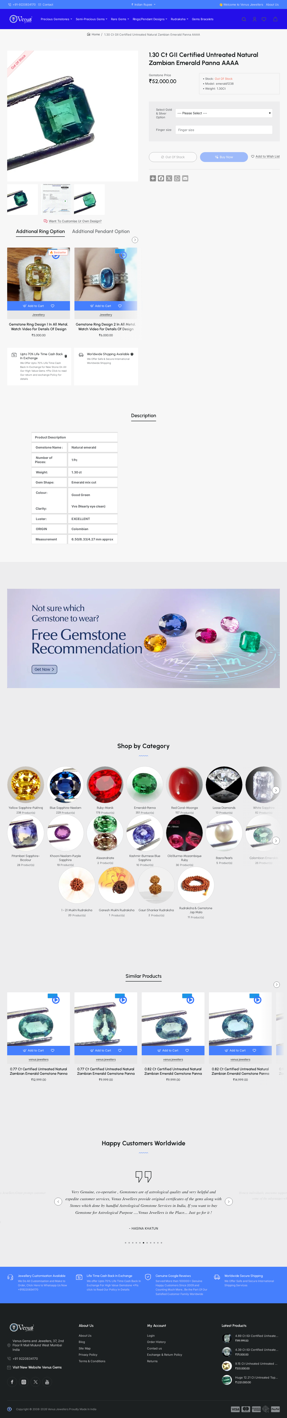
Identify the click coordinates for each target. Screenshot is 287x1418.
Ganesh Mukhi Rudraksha (116, 910)
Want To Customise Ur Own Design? (75, 221)
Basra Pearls (224, 858)
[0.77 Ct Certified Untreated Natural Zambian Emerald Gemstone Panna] (38, 1023)
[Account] (255, 19)
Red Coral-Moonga (184, 808)
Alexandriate (105, 858)
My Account (156, 1325)
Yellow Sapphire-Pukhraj (26, 808)
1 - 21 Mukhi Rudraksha (76, 910)
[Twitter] (35, 1382)
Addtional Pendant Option (101, 231)
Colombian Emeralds (264, 858)
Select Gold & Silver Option (164, 113)
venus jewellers (38, 1059)
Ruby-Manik (105, 808)
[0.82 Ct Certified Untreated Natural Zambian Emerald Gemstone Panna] (173, 1023)
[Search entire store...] (243, 19)
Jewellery (38, 314)
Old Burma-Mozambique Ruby (184, 858)
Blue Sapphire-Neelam (65, 808)
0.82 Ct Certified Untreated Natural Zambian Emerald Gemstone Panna (173, 1071)
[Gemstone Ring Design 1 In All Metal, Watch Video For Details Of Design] (38, 279)
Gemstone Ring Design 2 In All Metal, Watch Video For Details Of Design (106, 326)
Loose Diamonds (224, 808)
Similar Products (144, 976)
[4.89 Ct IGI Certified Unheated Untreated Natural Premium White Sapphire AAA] (227, 1338)
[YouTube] (47, 1382)
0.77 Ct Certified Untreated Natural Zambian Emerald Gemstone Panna (38, 1071)
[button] (34, 306)
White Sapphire (264, 808)
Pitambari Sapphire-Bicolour (26, 858)
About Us (86, 1325)
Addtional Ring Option (40, 231)
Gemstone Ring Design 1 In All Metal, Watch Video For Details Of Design (38, 326)
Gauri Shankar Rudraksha (156, 910)
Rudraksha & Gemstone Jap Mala (195, 910)
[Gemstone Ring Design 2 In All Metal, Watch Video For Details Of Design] (105, 279)
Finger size (164, 130)
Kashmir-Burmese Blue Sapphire (144, 858)
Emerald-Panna (145, 808)
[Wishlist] (264, 19)
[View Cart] (275, 19)
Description (143, 415)
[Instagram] (24, 1382)
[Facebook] (12, 1382)
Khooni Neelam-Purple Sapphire (65, 858)
